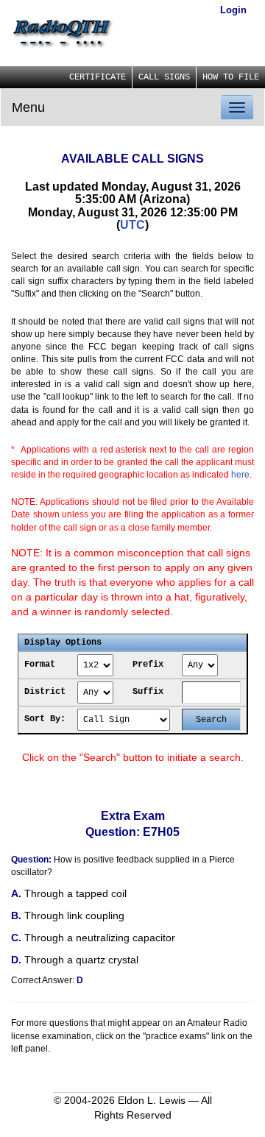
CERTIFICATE (97, 77)
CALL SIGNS (164, 77)
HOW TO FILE (230, 77)
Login (233, 9)
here (240, 475)
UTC (132, 225)
